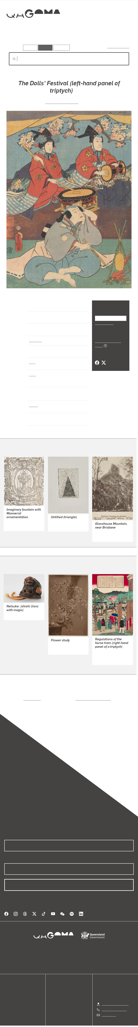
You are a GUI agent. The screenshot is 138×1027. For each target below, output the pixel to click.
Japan (33, 405)
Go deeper (52, 39)
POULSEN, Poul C (106, 530)
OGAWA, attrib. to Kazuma (67, 642)
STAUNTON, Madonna (65, 519)
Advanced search (118, 47)
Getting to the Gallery (115, 997)
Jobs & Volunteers (38, 1023)
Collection (33, 25)
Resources (60, 47)
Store (7, 991)
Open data (10, 983)
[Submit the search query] (11, 59)
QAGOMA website (15, 987)
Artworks (16, 39)
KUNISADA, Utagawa (62, 102)
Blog (7, 996)
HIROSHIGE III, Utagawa (110, 653)
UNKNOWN (13, 523)
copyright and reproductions (78, 696)
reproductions (17, 696)
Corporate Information (103, 1023)
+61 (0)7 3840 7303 (114, 1002)
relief (32, 374)
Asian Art (35, 340)
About (8, 1000)
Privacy (60, 1023)
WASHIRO (12, 612)
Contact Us (109, 1007)
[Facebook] (97, 359)
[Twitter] (103, 359)
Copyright (77, 1023)
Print (32, 362)
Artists (34, 39)
